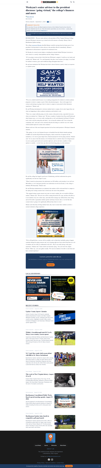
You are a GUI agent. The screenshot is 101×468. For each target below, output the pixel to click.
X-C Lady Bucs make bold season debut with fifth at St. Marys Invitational (39, 354)
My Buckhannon (29, 392)
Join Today (69, 466)
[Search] (73, 2)
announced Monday (37, 45)
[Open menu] (27, 2)
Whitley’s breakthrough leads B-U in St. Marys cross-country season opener (39, 333)
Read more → (44, 30)
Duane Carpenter (29, 308)
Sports (46, 445)
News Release (29, 371)
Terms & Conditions (50, 462)
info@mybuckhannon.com (53, 456)
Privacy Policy (41, 462)
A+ (50, 21)
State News (63, 445)
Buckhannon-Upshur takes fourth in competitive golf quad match (37, 417)
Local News (38, 445)
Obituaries (54, 445)
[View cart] (71, 2)
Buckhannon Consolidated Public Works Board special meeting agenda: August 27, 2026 (39, 397)
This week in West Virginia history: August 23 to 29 (40, 375)
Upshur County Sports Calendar (36, 311)
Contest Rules (60, 462)
